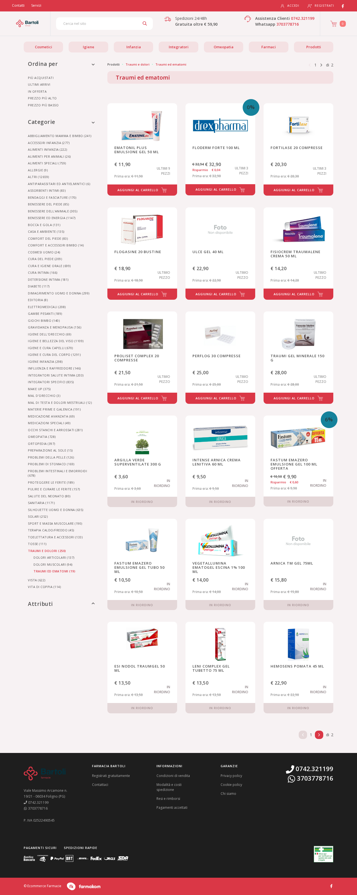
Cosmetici (43, 46)
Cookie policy (231, 784)
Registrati (324, 5)
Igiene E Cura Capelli (50, 348)
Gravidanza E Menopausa (54, 327)
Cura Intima (42, 272)
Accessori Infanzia (48, 143)
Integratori (179, 46)
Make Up (39, 389)
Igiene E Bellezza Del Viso (56, 341)
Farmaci (268, 46)
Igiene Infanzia (45, 361)
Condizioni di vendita (173, 775)
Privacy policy (231, 775)
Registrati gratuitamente (111, 775)
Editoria (38, 300)
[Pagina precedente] (309, 64)
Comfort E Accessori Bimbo (56, 245)
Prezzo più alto (42, 98)
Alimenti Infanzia (47, 149)
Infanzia (133, 46)
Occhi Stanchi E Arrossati (55, 430)
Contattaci (100, 784)
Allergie (38, 170)
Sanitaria (41, 503)
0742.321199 (302, 18)
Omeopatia (223, 46)
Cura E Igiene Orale (49, 266)
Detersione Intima (48, 279)
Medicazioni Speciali (49, 423)
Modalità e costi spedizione (169, 787)
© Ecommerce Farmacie (42, 886)
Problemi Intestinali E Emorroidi (57, 473)
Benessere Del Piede (48, 204)
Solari (38, 516)
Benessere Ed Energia (52, 218)
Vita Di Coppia (44, 587)
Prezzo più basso (43, 105)
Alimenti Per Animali (49, 156)
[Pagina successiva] (321, 64)
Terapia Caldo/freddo (51, 530)
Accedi (293, 5)
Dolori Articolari (53, 557)
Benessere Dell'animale (52, 211)
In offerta (37, 91)
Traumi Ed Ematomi (54, 571)
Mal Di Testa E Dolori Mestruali (60, 402)
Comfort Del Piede (48, 238)
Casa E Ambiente (46, 231)
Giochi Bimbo (44, 320)
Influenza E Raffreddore (54, 368)
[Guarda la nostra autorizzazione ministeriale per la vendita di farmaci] (323, 854)
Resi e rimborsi (168, 798)
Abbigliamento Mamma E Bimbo (59, 136)
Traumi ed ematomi (170, 64)
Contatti (18, 5)
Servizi (36, 5)
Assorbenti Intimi (47, 190)
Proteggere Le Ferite (51, 482)
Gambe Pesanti (45, 313)
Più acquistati (41, 78)
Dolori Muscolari (53, 564)
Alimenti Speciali (47, 163)
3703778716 (287, 24)
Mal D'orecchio (44, 395)
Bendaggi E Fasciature (52, 197)
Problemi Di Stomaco (51, 464)
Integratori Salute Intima (56, 375)
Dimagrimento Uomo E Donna (59, 293)
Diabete (39, 286)
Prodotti (313, 46)
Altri (38, 177)
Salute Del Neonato (49, 496)
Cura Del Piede (45, 259)
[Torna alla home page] (27, 23)
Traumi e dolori (137, 64)
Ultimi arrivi (39, 84)
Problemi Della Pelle (51, 457)
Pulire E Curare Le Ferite (54, 489)
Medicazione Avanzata (51, 416)
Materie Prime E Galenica (54, 409)
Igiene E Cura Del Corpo (54, 354)
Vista (36, 580)
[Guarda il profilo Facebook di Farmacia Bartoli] (331, 885)
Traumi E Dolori (47, 551)
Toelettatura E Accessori (55, 537)
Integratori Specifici (51, 382)
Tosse (37, 544)
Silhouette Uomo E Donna (55, 510)
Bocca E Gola (44, 225)
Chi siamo (228, 793)
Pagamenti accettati (171, 807)
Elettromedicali (47, 307)
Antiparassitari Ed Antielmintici (59, 184)
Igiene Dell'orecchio (49, 334)
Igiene (88, 46)
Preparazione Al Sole (50, 450)
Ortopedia (41, 443)
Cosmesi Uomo (44, 252)
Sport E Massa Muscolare (55, 523)
